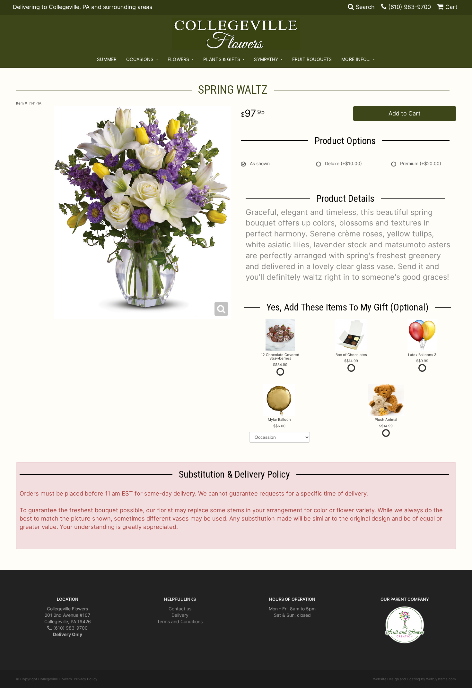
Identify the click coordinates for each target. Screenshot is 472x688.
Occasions (139, 59)
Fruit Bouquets (312, 59)
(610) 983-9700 (409, 7)
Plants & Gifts (221, 59)
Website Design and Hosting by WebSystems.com (414, 679)
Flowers (178, 59)
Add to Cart (405, 113)
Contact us (180, 608)
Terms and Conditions (180, 621)
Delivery (179, 615)
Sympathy (266, 59)
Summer (107, 59)
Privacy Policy (85, 679)
